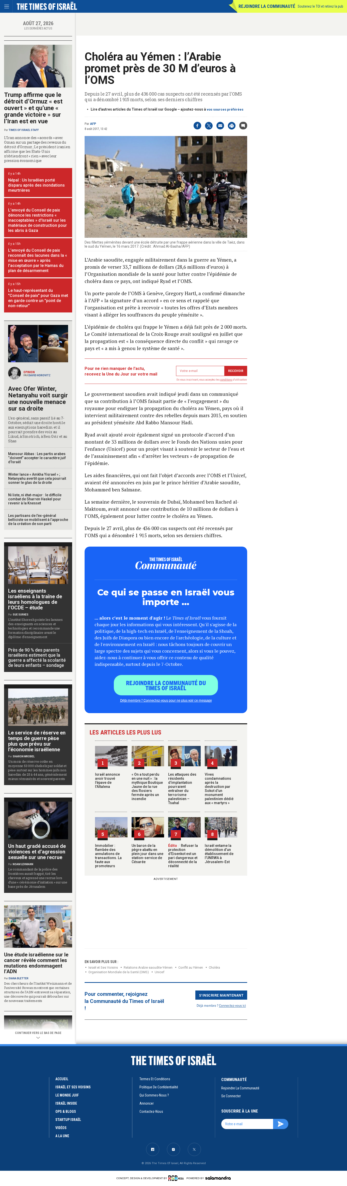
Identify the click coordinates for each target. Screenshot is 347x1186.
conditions (226, 379)
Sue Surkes (20, 614)
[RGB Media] (176, 1178)
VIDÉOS (61, 1128)
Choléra (214, 967)
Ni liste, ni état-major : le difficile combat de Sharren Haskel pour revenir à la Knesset (34, 499)
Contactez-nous (151, 1111)
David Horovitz (39, 375)
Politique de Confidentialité (158, 1087)
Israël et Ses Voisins (103, 967)
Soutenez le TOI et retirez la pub (320, 6)
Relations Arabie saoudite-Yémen (148, 967)
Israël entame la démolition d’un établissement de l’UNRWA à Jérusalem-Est (219, 854)
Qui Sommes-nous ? (154, 1095)
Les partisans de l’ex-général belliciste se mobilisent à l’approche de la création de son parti (38, 520)
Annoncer (146, 1103)
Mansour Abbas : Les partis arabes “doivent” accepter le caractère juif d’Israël (37, 458)
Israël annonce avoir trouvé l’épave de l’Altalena (107, 780)
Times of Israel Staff (24, 130)
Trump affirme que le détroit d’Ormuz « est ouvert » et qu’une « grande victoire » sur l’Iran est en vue (33, 108)
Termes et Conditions (154, 1079)
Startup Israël (68, 1120)
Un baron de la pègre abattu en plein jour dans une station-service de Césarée (147, 854)
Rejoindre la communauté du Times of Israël (166, 685)
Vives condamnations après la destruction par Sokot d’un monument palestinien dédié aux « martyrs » (219, 788)
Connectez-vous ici (232, 1005)
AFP (93, 124)
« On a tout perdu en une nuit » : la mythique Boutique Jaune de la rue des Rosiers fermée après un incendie (147, 786)
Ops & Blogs (65, 1111)
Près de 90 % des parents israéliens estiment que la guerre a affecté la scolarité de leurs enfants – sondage (37, 657)
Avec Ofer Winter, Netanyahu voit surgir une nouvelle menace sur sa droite (38, 398)
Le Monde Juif (67, 1095)
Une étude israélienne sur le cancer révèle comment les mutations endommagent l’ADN (36, 963)
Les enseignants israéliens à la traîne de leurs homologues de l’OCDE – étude (35, 599)
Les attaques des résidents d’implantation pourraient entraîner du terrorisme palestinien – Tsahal (182, 788)
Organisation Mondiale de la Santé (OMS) (118, 972)
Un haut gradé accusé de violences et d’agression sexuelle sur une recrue (37, 851)
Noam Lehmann (23, 864)
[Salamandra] (218, 1178)
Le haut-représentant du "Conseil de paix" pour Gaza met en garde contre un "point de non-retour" (38, 298)
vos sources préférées (225, 109)
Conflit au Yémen (190, 967)
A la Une (62, 1136)
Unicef (159, 972)
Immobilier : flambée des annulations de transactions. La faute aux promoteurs (108, 856)
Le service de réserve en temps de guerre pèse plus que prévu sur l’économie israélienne (37, 741)
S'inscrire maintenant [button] (221, 995)
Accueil (61, 1079)
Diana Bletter (18, 978)
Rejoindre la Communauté (267, 6)
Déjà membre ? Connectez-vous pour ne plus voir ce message (166, 700)
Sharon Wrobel (24, 756)
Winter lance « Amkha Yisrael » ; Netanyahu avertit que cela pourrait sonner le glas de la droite (37, 478)
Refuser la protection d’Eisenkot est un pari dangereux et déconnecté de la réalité (183, 856)
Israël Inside (66, 1103)
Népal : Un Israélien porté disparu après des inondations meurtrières (36, 185)
